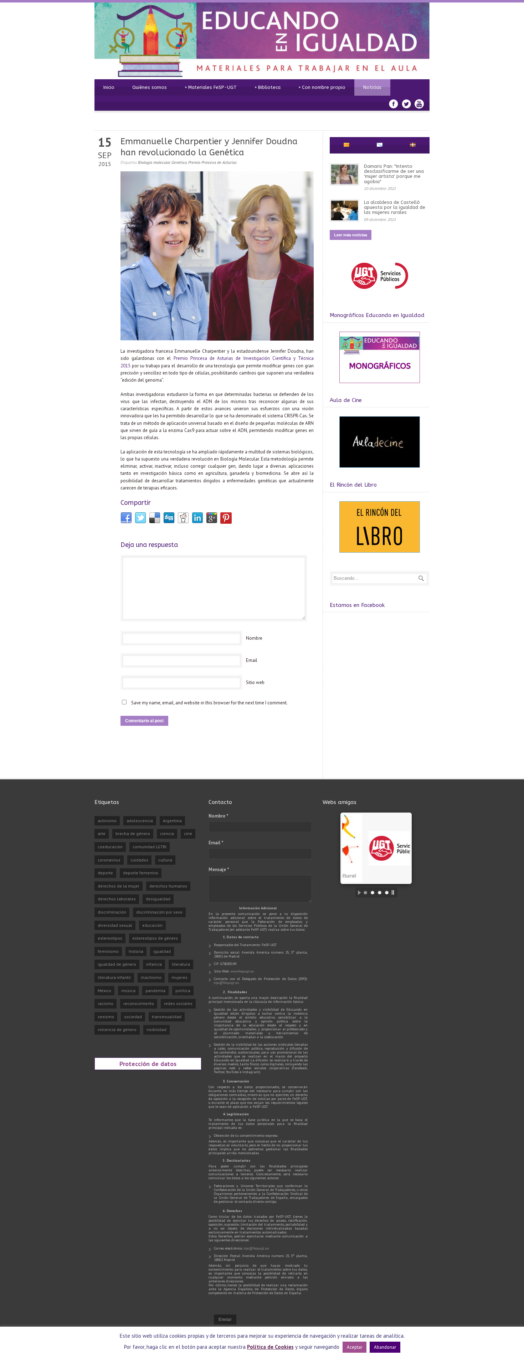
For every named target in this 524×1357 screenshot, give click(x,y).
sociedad (133, 1016)
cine (188, 833)
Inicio (108, 87)
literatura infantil (114, 977)
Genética (179, 162)
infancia (154, 964)
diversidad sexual (115, 925)
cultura (165, 860)
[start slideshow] (357, 893)
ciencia (167, 833)
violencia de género (117, 1029)
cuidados (139, 860)
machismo (151, 977)
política (182, 990)
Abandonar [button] (385, 1347)
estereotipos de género (155, 938)
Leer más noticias (350, 234)
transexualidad (166, 1016)
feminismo (108, 951)
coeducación (110, 846)
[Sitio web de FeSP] (379, 292)
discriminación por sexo (159, 912)
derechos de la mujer (118, 886)
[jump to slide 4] (386, 893)
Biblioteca (268, 87)
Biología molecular (154, 162)
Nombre (254, 638)
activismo (107, 820)
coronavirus (109, 860)
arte (102, 833)
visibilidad (156, 1029)
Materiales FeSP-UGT (211, 87)
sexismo (106, 1016)
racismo (105, 1003)
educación (152, 925)
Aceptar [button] (354, 1347)
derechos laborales (117, 898)
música (128, 990)
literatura (181, 964)
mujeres (179, 977)
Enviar (225, 1319)
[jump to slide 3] (379, 893)
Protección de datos (147, 1063)
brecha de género (132, 833)
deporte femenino (140, 872)
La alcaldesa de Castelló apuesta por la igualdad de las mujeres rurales (394, 207)
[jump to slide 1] (365, 893)
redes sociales (178, 1003)
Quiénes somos (149, 87)
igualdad (162, 951)
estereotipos (110, 938)
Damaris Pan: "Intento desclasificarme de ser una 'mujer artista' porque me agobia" (394, 174)
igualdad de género (117, 964)
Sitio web (255, 682)
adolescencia (140, 820)
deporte (105, 872)
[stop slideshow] (394, 893)
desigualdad (158, 898)
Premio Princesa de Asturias (212, 162)
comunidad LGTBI (149, 846)
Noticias (372, 87)
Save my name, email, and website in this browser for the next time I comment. (209, 703)
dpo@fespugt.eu (226, 982)
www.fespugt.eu (242, 971)
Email (251, 660)
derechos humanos (168, 886)
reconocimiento (138, 1003)
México (104, 990)
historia (136, 951)
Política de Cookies (270, 1346)
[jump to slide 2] (372, 893)
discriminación (112, 912)
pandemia (155, 990)
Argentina (172, 820)
